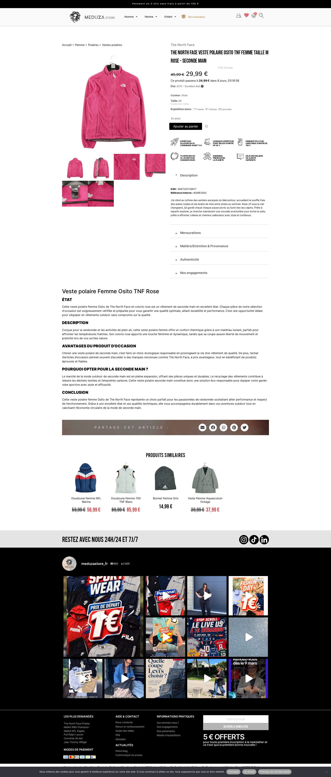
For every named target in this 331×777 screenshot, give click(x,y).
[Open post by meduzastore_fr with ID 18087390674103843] (248, 637)
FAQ (118, 734)
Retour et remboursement (130, 726)
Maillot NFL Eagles (74, 730)
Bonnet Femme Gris (165, 498)
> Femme (78, 45)
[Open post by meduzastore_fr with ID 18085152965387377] (82, 678)
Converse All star (73, 738)
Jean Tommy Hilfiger (75, 742)
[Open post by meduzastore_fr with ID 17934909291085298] (248, 595)
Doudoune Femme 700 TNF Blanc (126, 500)
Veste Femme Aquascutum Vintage (205, 500)
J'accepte (233, 771)
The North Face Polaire (77, 723)
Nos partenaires (166, 731)
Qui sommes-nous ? (168, 722)
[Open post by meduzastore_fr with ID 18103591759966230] (124, 678)
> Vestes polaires (110, 45)
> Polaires (91, 45)
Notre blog (122, 750)
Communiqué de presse (129, 755)
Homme (129, 16)
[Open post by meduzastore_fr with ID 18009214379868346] (165, 637)
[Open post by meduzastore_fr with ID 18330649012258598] (103, 616)
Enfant (168, 16)
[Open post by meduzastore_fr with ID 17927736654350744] (207, 595)
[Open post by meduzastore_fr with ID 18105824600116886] (165, 595)
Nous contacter (124, 722)
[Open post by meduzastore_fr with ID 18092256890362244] (207, 637)
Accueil (67, 45)
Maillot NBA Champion (76, 727)
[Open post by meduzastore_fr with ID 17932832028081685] (248, 678)
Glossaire (121, 739)
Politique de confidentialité (275, 771)
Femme (149, 16)
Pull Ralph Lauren (73, 734)
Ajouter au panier (185, 126)
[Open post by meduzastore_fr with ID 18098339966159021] (165, 678)
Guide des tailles (125, 730)
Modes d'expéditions (168, 735)
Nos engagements (167, 726)
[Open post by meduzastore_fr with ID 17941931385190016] (207, 678)
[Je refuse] (326, 772)
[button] (206, 126)
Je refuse (249, 771)
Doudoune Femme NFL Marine (86, 500)
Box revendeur (196, 16)
